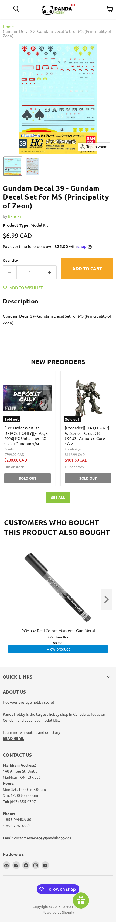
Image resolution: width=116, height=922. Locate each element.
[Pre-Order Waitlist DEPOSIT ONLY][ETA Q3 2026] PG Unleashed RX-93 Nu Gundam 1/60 (26, 435)
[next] (106, 599)
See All (58, 497)
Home (8, 26)
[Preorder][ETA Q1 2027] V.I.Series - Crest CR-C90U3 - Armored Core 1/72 (87, 435)
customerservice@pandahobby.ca (42, 837)
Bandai (14, 216)
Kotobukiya (73, 449)
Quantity (10, 260)
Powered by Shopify (58, 912)
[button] (13, 166)
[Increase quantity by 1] (50, 272)
